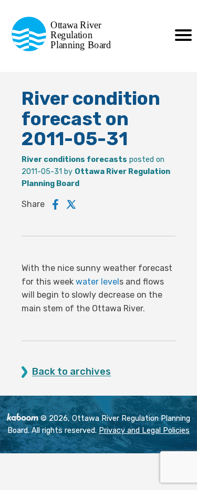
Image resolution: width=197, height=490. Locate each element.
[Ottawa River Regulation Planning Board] (64, 48)
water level (97, 282)
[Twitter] (71, 204)
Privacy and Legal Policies (144, 430)
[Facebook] (55, 204)
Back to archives (71, 371)
